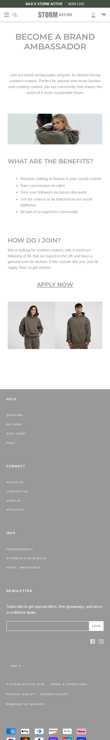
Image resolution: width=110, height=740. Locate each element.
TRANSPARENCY (20, 549)
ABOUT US (15, 482)
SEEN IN (13, 500)
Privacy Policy (20, 694)
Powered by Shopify (26, 704)
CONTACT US (17, 491)
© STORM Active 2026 (25, 684)
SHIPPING (14, 415)
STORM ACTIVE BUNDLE (26, 558)
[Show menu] (6, 15)
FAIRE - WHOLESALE (23, 567)
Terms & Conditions (68, 684)
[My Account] (90, 15)
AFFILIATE (15, 509)
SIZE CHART (16, 433)
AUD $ (16, 665)
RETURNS (14, 424)
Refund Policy (54, 694)
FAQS (10, 442)
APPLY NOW (55, 284)
